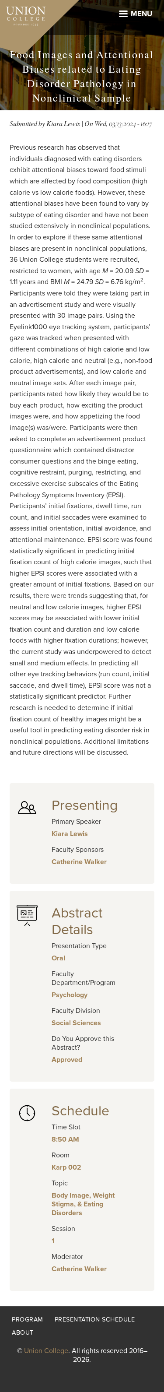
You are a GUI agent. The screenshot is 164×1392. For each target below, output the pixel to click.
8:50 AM (65, 1139)
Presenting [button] (85, 805)
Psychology (69, 995)
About (23, 1332)
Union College (46, 1350)
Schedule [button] (80, 1111)
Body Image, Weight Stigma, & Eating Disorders (83, 1204)
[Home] (22, 14)
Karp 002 (66, 1167)
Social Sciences (76, 1023)
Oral (58, 958)
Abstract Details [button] (77, 921)
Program (27, 1319)
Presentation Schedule (95, 1319)
